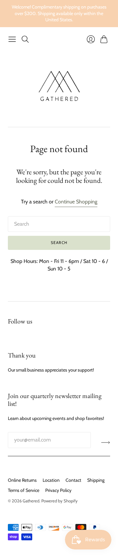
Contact (73, 480)
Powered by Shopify (59, 500)
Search (59, 242)
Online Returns (22, 480)
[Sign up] (105, 442)
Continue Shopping (76, 202)
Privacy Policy (58, 490)
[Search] (25, 39)
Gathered (31, 500)
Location (51, 480)
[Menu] (12, 39)
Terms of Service (23, 490)
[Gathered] (59, 86)
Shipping (96, 480)
